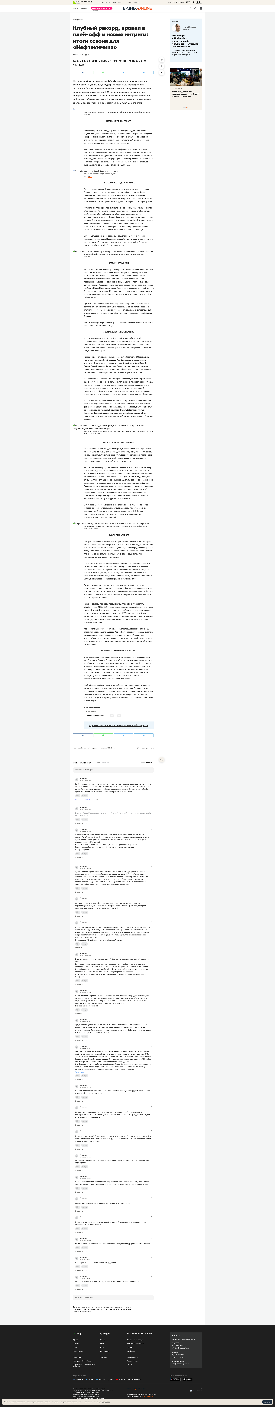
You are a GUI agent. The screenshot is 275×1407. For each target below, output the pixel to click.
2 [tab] (184, 107)
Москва (182, 2)
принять (267, 1402)
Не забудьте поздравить (135, 1343)
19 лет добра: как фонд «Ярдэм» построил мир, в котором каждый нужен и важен (183, 95)
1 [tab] (183, 107)
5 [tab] (187, 107)
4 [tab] (186, 107)
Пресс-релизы (78, 1351)
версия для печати (147, 748)
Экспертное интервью (139, 1333)
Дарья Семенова (189, 27)
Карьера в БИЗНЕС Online (82, 1361)
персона (175, 21)
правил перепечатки (148, 1396)
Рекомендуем (177, 88)
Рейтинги (130, 1347)
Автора (105, 763)
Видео (102, 1343)
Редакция (77, 1357)
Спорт (79, 1333)
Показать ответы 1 (82, 799)
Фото (102, 1347)
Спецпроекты (132, 1357)
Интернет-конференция (135, 1340)
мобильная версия (134, 1379)
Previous (173, 59)
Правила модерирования (82, 1312)
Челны (170, 2)
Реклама (103, 1357)
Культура (105, 1333)
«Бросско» (186, 29)
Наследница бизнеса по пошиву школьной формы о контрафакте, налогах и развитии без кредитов (184, 50)
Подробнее (106, 1402)
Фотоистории (104, 1351)
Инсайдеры (131, 1351)
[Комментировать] (161, 59)
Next (200, 59)
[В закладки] (161, 66)
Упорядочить (146, 763)
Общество (78, 20)
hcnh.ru (90, 114)
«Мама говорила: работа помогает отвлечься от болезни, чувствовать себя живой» (186, 39)
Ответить (96, 799)
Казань (75, 8)
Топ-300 (129, 1365)
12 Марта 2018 (78, 54)
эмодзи (84, 795)
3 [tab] (185, 107)
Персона (76, 1343)
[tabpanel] (186, 38)
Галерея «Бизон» (133, 1361)
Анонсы (102, 1340)
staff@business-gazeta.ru (180, 1364)
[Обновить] (161, 759)
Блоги (75, 1347)
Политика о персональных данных (137, 1389)
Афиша (75, 1340)
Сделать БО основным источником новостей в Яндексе (118, 725)
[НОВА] (101, 9)
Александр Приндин (92, 707)
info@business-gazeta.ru (180, 1348)
